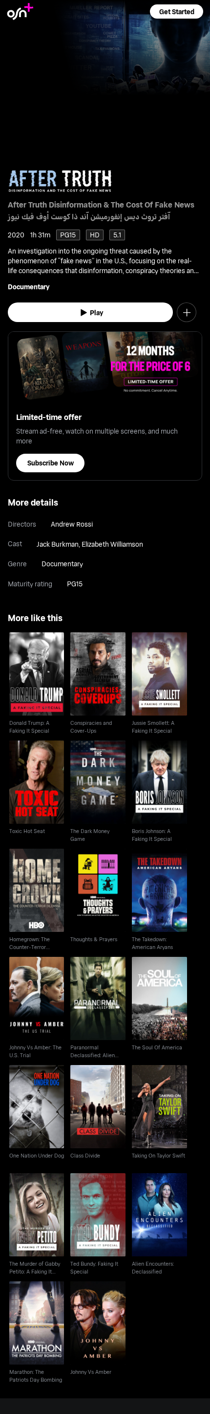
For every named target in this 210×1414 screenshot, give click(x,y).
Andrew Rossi (72, 524)
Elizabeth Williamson (112, 544)
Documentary (28, 286)
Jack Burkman (58, 544)
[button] (176, 11)
